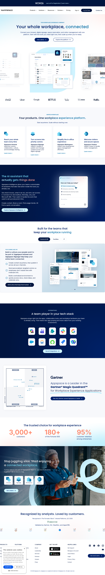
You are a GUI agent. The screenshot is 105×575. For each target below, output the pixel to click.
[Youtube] (103, 550)
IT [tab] (64, 239)
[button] (14, 571)
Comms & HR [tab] (44, 239)
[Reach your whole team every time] (6, 134)
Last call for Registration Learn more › (57, 3)
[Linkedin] (90, 546)
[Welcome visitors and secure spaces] (86, 134)
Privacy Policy (6, 563)
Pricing (68, 10)
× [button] (24, 548)
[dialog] (14, 560)
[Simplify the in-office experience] (59, 134)
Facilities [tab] (55, 239)
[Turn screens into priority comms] (33, 134)
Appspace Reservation (14, 255)
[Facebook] (98, 546)
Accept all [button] (8, 567)
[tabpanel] (52, 268)
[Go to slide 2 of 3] (73, 289)
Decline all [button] (19, 567)
